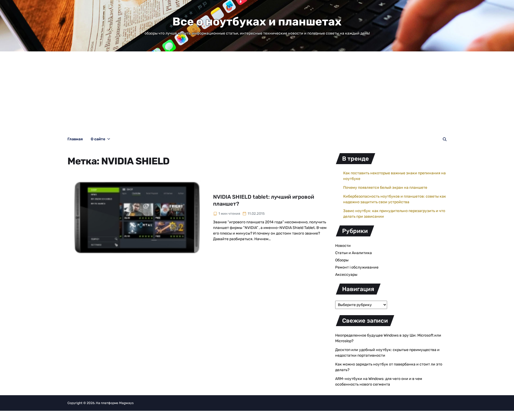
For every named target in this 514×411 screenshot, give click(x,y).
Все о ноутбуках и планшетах (257, 21)
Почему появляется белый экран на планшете (385, 187)
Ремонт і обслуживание (357, 267)
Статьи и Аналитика (353, 253)
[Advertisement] (257, 91)
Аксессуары (346, 274)
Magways (126, 403)
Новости (343, 245)
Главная (75, 139)
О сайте (98, 139)
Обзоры (342, 260)
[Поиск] (445, 139)
